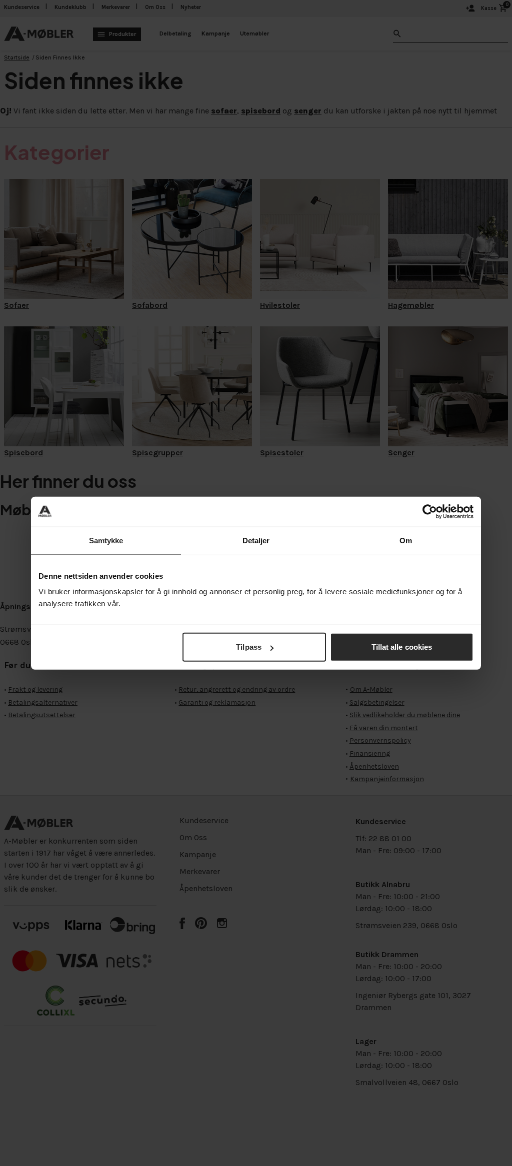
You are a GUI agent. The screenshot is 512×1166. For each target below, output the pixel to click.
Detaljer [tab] (256, 540)
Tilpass (249, 647)
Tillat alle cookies (402, 647)
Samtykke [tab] (106, 540)
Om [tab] (406, 540)
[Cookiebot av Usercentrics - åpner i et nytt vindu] (430, 511)
